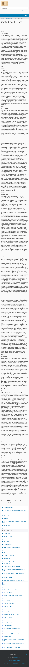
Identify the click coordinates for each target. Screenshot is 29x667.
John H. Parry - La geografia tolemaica (12, 561)
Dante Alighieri (9, 18)
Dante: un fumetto (8, 577)
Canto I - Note (7, 525)
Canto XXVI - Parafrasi (8, 528)
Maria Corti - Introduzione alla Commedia (12, 589)
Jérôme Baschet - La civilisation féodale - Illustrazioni (15, 510)
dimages (6, 518)
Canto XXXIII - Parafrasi (9, 555)
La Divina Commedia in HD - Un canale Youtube (14, 580)
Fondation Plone (22, 656)
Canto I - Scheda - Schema (9, 552)
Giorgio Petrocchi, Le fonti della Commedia (13, 595)
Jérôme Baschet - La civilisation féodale (12, 550)
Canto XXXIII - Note (8, 530)
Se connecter (25, 10)
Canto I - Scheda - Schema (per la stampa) (12, 633)
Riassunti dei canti (8, 620)
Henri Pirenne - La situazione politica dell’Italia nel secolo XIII (13, 570)
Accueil (2, 18)
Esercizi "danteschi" (8, 563)
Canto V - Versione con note (10, 515)
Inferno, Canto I (7, 539)
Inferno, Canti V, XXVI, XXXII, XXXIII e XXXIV (13, 614)
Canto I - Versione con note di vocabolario (12, 512)
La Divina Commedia (8, 592)
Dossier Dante (7, 558)
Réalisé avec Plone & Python (14, 660)
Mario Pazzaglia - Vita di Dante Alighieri (12, 547)
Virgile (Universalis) (8, 625)
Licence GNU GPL (17, 657)
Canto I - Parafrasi (8, 544)
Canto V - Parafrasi (8, 536)
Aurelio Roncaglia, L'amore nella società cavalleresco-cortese (14, 522)
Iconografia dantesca (8, 507)
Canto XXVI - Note (8, 541)
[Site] (4, 3)
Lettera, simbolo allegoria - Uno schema (12, 566)
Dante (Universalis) (8, 622)
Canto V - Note (7, 533)
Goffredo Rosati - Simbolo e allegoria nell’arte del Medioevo (13, 574)
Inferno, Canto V (7, 636)
